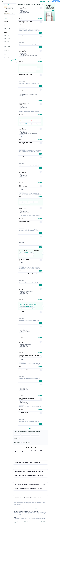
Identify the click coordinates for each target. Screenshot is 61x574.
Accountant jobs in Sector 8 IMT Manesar (24, 456)
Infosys (38, 508)
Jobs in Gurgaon (19, 521)
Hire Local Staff (55, 1)
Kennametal (41, 508)
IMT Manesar (28, 508)
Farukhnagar (31, 508)
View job (40, 18)
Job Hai (15, 521)
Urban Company (35, 508)
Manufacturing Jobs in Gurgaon (31, 521)
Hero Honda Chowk (36, 508)
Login (50, 1)
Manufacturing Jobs (24, 521)
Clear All (13, 60)
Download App (43, 1)
